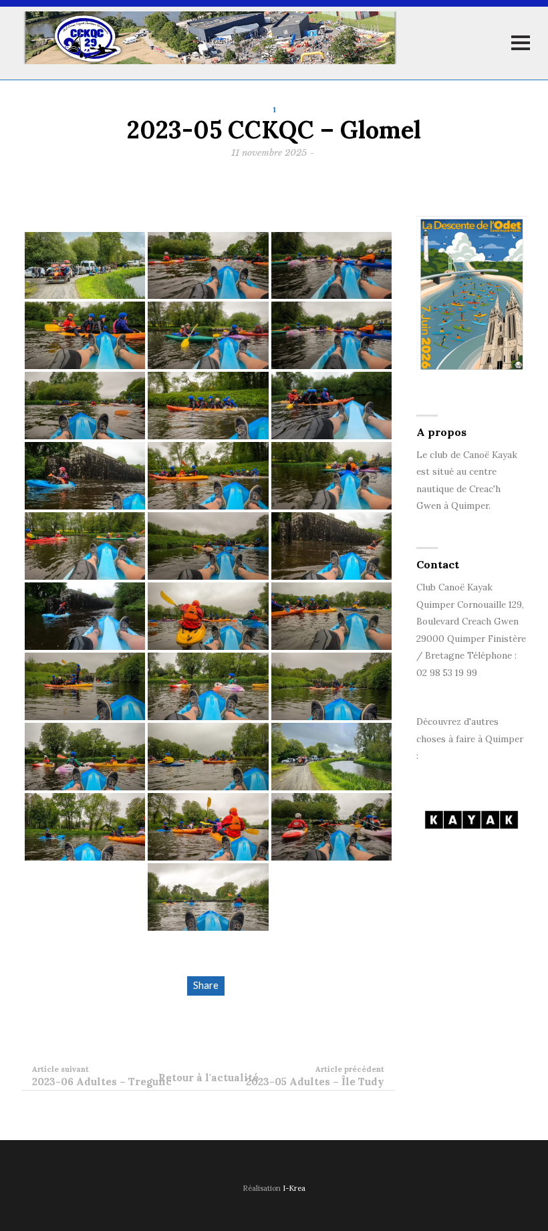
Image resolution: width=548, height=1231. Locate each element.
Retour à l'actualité (208, 1077)
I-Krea (294, 1188)
